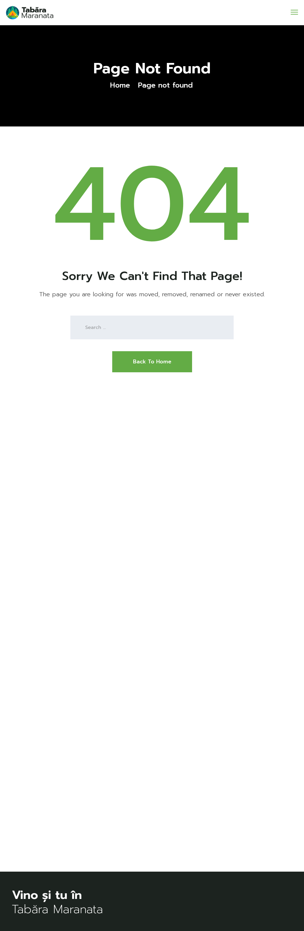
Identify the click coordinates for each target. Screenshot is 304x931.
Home (120, 85)
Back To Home (152, 361)
